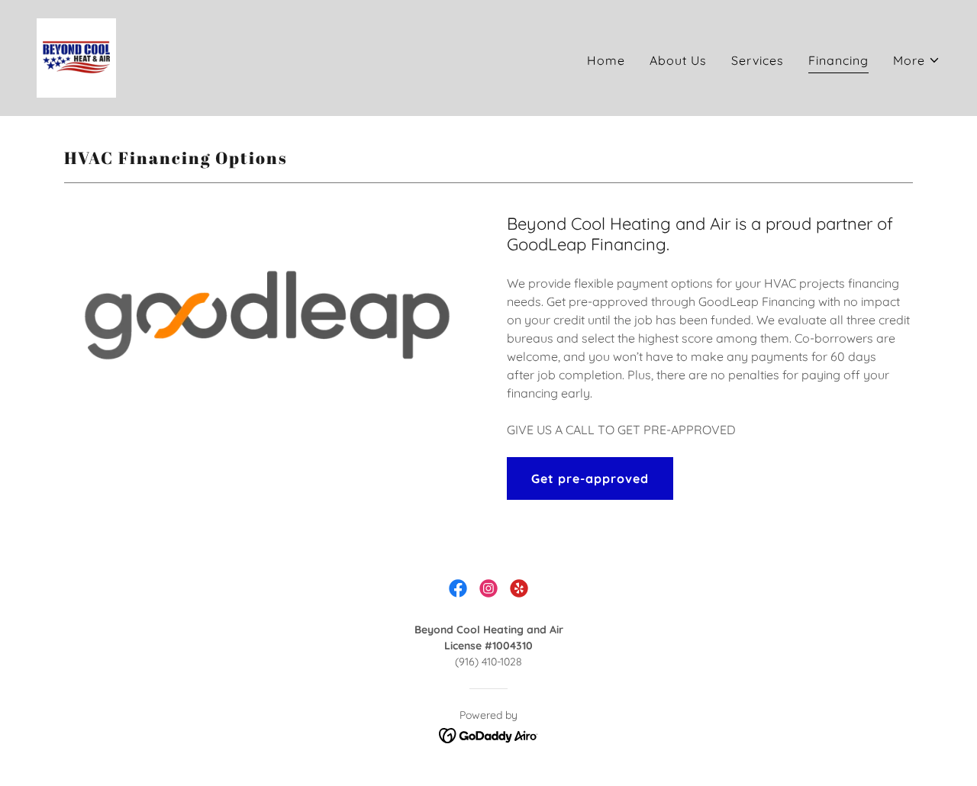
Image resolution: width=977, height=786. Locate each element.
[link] (76, 56)
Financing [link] (838, 60)
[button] (916, 60)
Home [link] (606, 60)
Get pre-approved (590, 478)
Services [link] (757, 60)
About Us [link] (678, 60)
